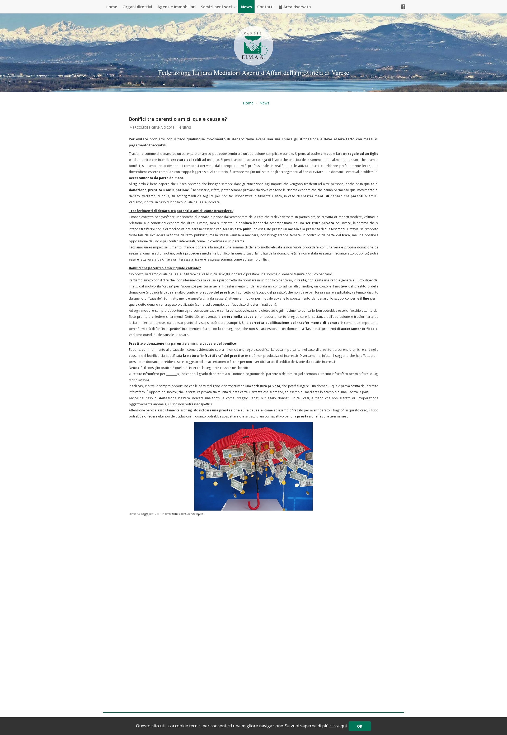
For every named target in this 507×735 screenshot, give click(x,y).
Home (111, 6)
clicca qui (338, 726)
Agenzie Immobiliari (176, 6)
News (246, 6)
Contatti (265, 6)
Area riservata (296, 6)
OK (360, 726)
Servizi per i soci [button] (217, 6)
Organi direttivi (137, 6)
